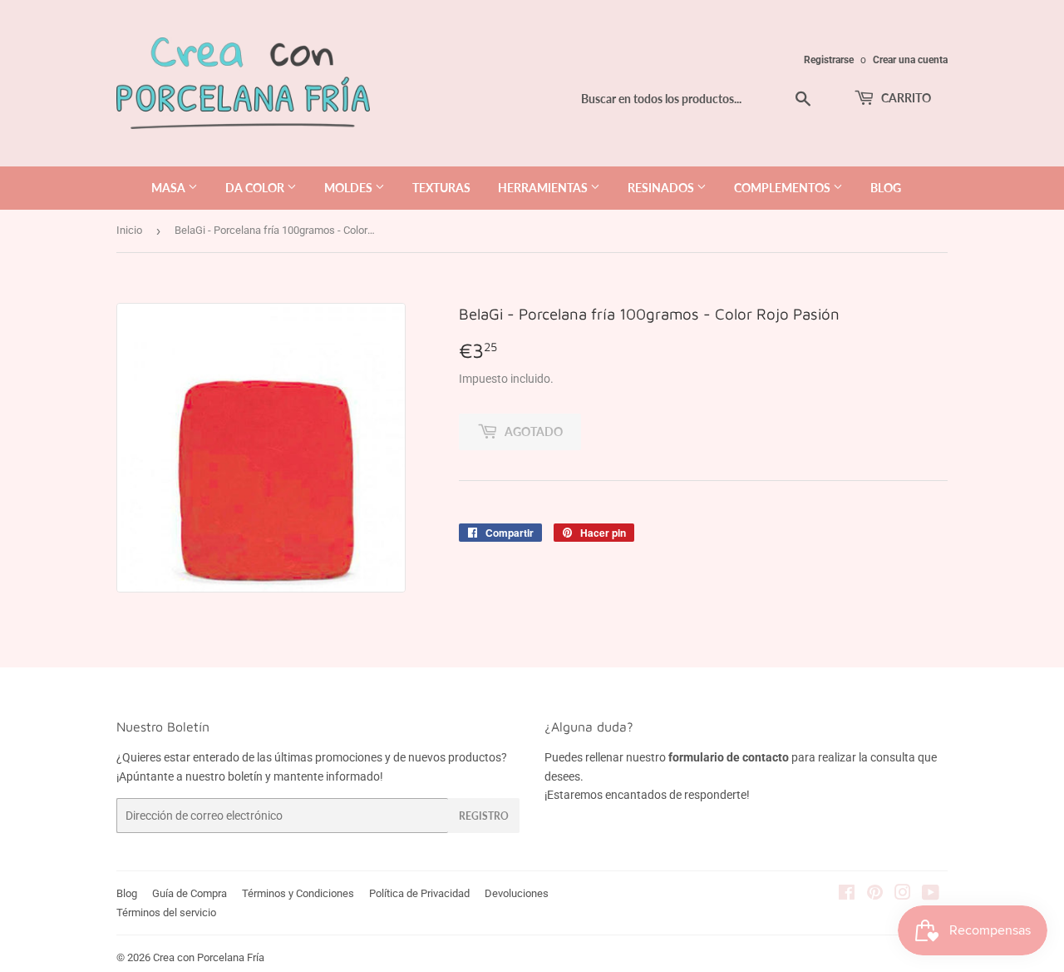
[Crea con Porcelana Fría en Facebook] (846, 894)
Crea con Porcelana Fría (208, 957)
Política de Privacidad (419, 893)
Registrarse (829, 60)
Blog (126, 893)
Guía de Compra (189, 893)
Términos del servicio (166, 912)
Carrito (905, 98)
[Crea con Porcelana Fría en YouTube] (930, 894)
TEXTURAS (441, 188)
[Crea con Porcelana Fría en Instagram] (902, 894)
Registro (484, 816)
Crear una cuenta (910, 60)
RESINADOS (662, 188)
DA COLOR (256, 188)
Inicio (129, 230)
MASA (169, 188)
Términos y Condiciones (298, 893)
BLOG (885, 188)
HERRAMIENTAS (544, 188)
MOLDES (349, 188)
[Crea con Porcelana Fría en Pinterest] (875, 894)
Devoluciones (517, 893)
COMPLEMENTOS (783, 188)
